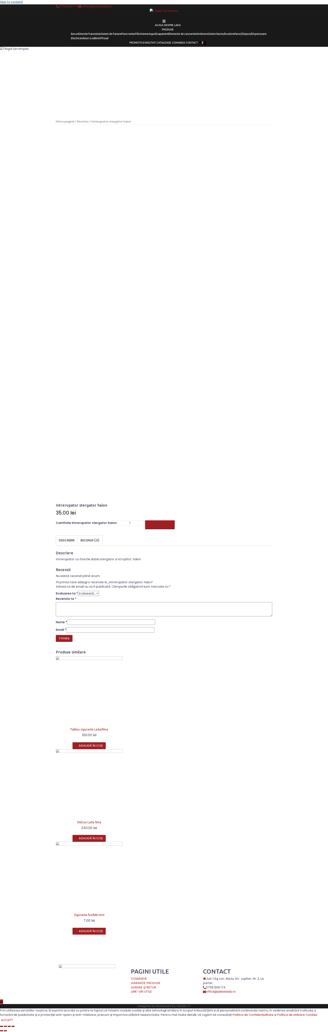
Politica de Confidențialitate (253, 1015)
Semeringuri (148, 33)
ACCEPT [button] (7, 1020)
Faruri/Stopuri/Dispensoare (250, 33)
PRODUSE (168, 29)
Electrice (76, 38)
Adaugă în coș (160, 524)
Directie (83, 33)
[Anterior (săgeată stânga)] (1, 1030)
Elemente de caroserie (182, 33)
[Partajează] (5, 1026)
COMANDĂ (139, 978)
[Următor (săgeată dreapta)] (5, 1030)
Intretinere (201, 33)
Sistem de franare (111, 33)
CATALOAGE (164, 42)
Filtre (138, 33)
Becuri (75, 33)
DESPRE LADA (172, 25)
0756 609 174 (68, 6)
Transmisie (94, 33)
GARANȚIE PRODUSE (145, 983)
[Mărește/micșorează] (12, 1026)
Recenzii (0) (89, 540)
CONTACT (192, 42)
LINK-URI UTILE (141, 991)
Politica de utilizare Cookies (297, 1015)
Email (61, 630)
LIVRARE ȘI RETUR (143, 987)
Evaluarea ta (67, 593)
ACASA (159, 25)
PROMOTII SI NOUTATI (142, 42)
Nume (61, 622)
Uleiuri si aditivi (90, 38)
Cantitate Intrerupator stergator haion (86, 523)
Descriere (67, 540)
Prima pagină (65, 121)
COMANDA (178, 42)
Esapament (162, 33)
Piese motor (128, 33)
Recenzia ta (66, 599)
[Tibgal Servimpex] (164, 12)
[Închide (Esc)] (1, 1026)
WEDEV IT (184, 1006)
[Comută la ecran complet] (9, 1026)
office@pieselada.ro (96, 6)
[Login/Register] (204, 42)
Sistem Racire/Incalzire (221, 33)
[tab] (67, 540)
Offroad (103, 38)
